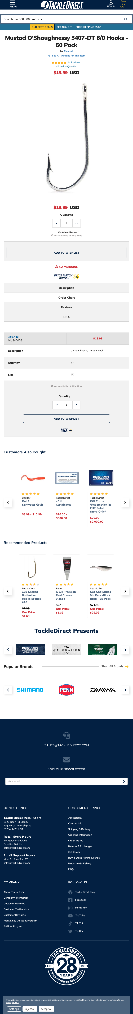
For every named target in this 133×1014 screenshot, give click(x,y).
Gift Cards (74, 852)
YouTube (80, 915)
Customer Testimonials (16, 909)
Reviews (66, 307)
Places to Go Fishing (79, 863)
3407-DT (14, 337)
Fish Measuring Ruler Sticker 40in (100, 504)
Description (66, 288)
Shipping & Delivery (79, 829)
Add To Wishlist (66, 252)
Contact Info (75, 823)
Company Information (16, 897)
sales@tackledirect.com (17, 847)
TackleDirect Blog (85, 892)
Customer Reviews (14, 903)
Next (125, 650)
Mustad (68, 51)
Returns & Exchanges (80, 846)
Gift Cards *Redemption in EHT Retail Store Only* (66, 506)
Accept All (46, 1009)
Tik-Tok (79, 923)
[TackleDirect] (62, 5)
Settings (14, 1009)
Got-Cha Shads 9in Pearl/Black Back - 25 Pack (66, 595)
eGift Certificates (29, 502)
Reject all (30, 1009)
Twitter (79, 931)
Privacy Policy (12, 1002)
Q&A (66, 317)
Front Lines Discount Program (20, 920)
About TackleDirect (14, 892)
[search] (125, 19)
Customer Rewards (15, 914)
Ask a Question (68, 66)
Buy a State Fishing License (84, 857)
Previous (8, 650)
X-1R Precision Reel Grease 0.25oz (32, 595)
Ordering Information (80, 834)
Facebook (80, 899)
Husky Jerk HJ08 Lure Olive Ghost (98, 595)
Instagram (81, 907)
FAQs (71, 869)
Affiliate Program (13, 926)
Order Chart (66, 297)
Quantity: (66, 214)
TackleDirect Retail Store (22, 818)
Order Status (75, 840)
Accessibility (75, 817)
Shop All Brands (112, 666)
